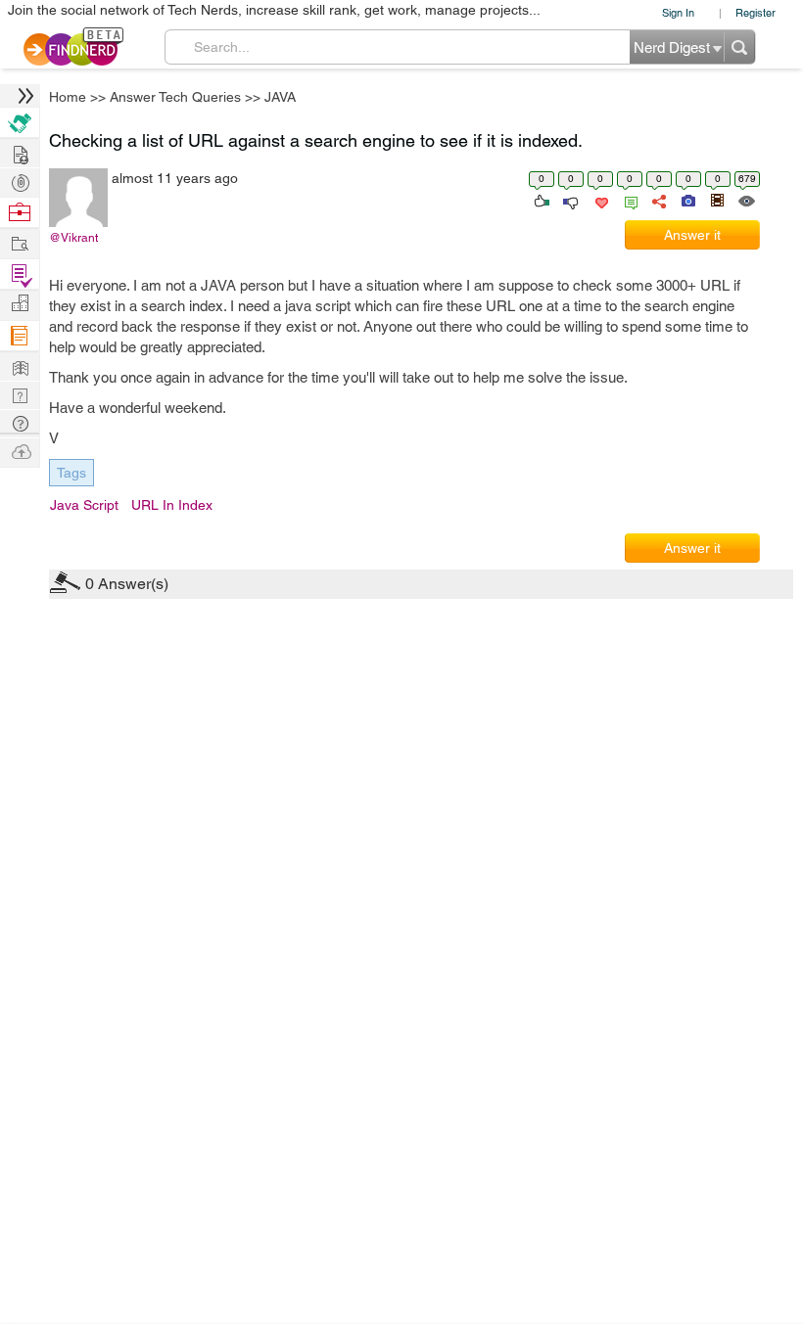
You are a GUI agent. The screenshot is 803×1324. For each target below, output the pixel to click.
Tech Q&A (510, 827)
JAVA (548, 508)
